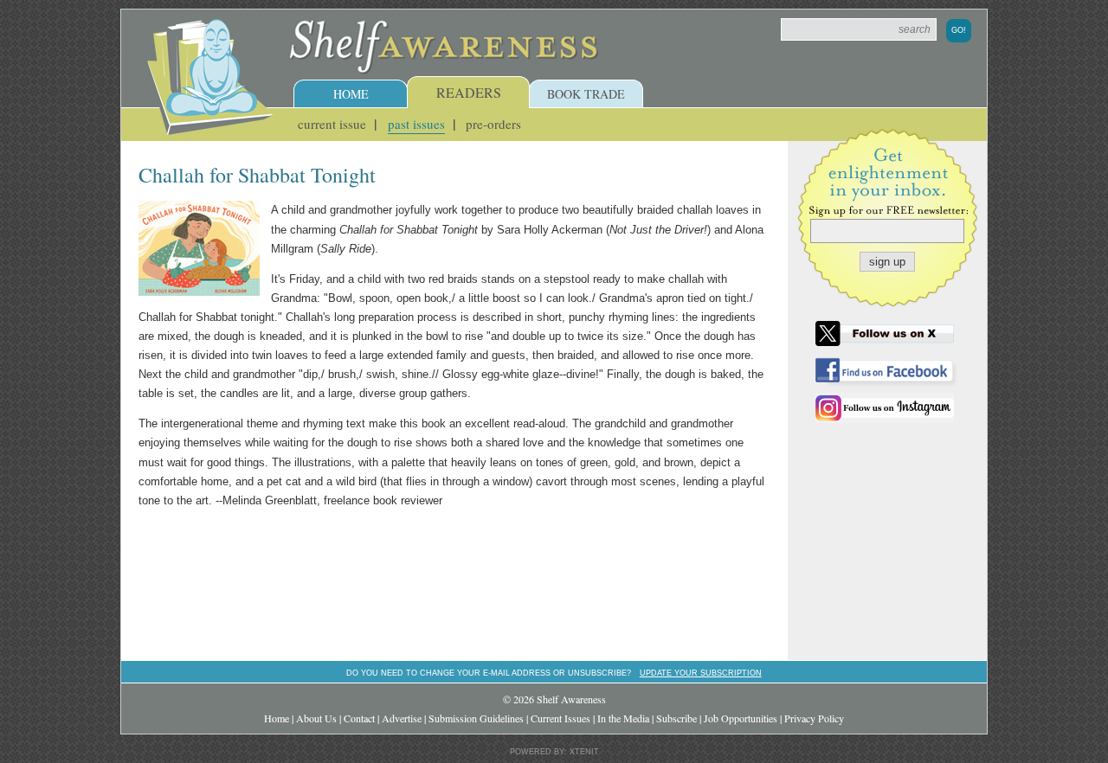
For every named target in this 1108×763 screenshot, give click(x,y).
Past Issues (416, 123)
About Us (316, 718)
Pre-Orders (493, 123)
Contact (359, 718)
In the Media (623, 718)
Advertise (402, 718)
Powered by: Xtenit (554, 751)
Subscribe (676, 718)
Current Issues (560, 718)
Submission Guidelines (476, 718)
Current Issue (332, 123)
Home (351, 94)
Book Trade (586, 94)
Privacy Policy (814, 718)
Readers (468, 92)
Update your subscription (701, 672)
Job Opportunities (740, 718)
